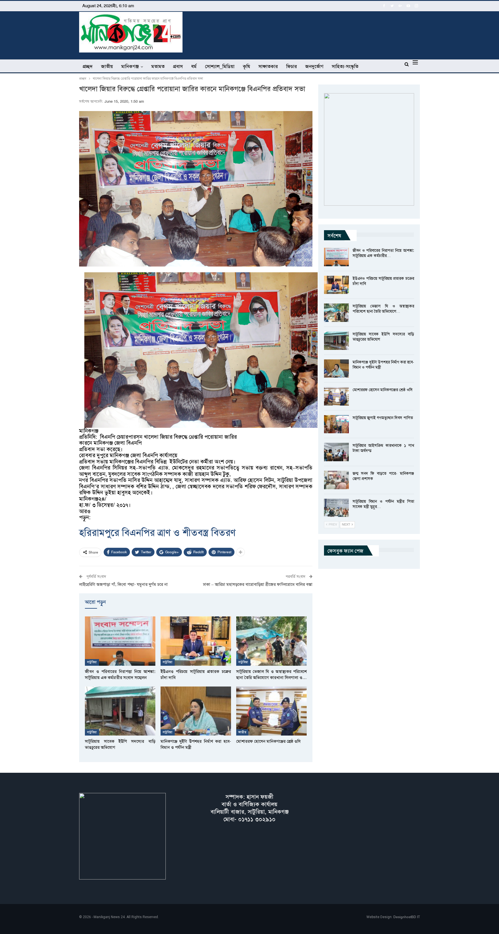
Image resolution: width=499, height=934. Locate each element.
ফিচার (291, 66)
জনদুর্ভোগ (314, 66)
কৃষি (246, 66)
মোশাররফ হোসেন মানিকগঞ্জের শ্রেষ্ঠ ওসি (383, 389)
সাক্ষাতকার (268, 66)
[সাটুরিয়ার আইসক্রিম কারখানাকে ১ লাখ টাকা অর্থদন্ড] (336, 452)
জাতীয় (107, 66)
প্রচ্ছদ (88, 66)
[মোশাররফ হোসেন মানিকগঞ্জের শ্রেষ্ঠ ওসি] (271, 711)
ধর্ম (194, 66)
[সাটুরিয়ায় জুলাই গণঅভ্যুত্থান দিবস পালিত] (336, 424)
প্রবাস (178, 66)
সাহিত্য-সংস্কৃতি (345, 66)
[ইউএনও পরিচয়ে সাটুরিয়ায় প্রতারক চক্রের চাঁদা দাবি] (196, 641)
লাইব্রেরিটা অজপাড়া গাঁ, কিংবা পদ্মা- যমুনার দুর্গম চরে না (123, 584)
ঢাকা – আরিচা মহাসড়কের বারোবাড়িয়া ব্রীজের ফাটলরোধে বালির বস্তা (257, 584)
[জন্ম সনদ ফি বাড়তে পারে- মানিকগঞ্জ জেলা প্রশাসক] (336, 480)
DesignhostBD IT (406, 917)
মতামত (158, 66)
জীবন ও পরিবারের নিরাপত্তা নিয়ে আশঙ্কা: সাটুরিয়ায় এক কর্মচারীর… (383, 253)
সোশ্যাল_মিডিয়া (219, 66)
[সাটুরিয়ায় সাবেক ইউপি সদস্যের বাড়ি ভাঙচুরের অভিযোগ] (120, 711)
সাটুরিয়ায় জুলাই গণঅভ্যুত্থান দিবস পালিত (383, 417)
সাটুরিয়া (92, 662)
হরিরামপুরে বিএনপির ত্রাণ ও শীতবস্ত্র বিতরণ (157, 532)
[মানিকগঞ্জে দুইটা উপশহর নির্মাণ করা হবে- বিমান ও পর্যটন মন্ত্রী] (196, 711)
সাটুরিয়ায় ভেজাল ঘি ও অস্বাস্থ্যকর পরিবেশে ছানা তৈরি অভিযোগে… (383, 308)
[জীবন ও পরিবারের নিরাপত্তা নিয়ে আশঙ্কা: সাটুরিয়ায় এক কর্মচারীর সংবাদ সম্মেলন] (120, 641)
